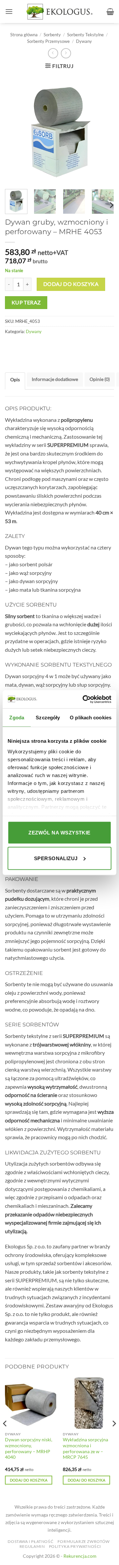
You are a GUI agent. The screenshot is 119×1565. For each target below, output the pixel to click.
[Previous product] (66, 53)
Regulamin (32, 1546)
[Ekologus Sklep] (59, 12)
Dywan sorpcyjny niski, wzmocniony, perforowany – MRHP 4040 (28, 1448)
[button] (9, 11)
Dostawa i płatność (30, 1541)
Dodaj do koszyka (71, 284)
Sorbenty (52, 34)
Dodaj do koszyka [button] (28, 1480)
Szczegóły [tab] (48, 717)
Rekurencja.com (80, 1556)
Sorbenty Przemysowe (48, 41)
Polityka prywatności (75, 1546)
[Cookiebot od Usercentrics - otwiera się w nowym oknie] (84, 699)
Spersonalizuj (56, 858)
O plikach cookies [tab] (90, 717)
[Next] (111, 205)
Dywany (84, 41)
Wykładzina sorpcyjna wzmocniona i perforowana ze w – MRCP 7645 (85, 1448)
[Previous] (5, 1437)
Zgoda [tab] (16, 717)
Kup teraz (26, 302)
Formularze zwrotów (84, 1541)
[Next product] (53, 53)
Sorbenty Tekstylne (85, 34)
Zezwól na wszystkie (59, 832)
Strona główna (24, 34)
